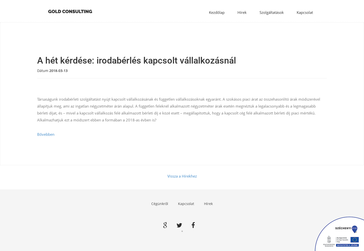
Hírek (242, 12)
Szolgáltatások (272, 12)
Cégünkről (159, 203)
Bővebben (45, 134)
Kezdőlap (217, 12)
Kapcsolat (305, 12)
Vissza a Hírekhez (182, 176)
